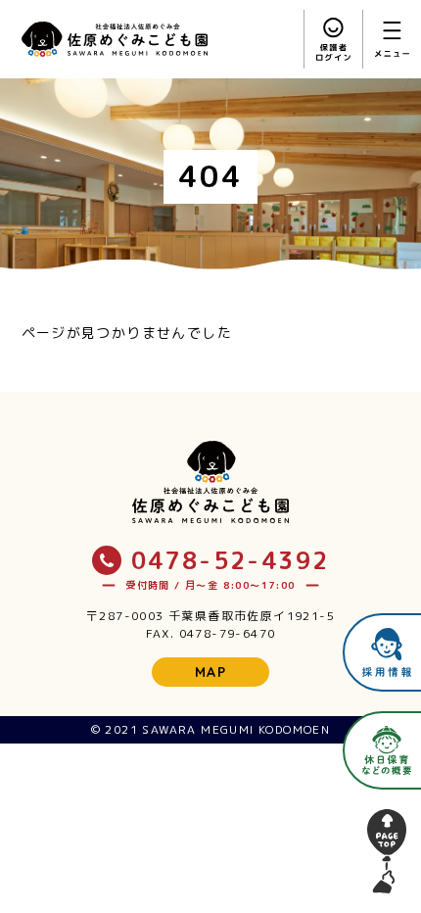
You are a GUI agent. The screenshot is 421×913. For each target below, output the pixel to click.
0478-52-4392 (230, 560)
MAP (210, 672)
